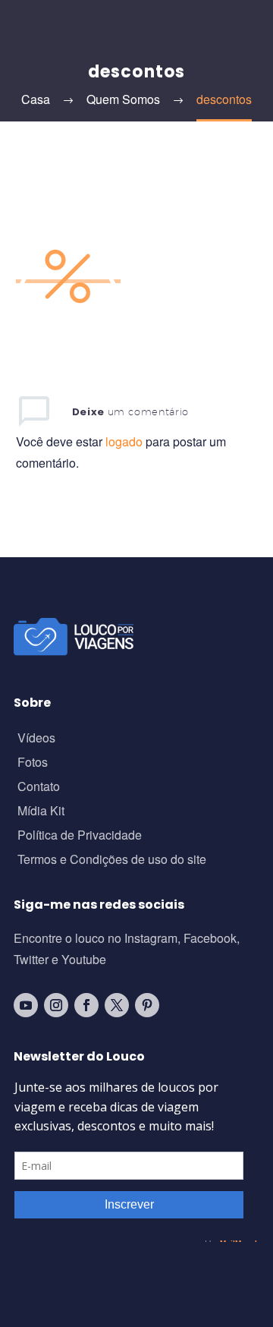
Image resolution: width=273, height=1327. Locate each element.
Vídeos (36, 739)
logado (125, 441)
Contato (38, 787)
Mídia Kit (40, 812)
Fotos (32, 763)
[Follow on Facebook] (86, 1005)
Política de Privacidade (79, 836)
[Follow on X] (117, 1005)
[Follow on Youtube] (26, 1005)
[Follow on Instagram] (56, 1005)
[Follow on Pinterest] (147, 1005)
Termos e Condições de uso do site (111, 860)
